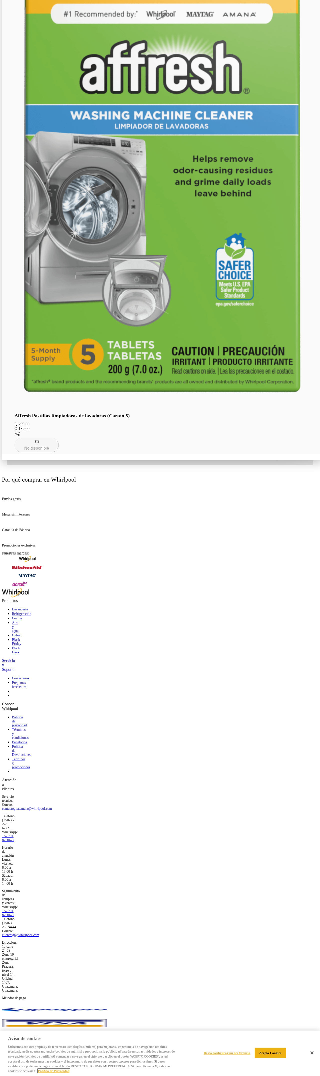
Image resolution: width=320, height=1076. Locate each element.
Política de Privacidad (54, 1071)
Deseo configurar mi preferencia (227, 1053)
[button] (162, 434)
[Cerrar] (312, 1052)
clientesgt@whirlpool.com (20, 935)
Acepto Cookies (270, 1053)
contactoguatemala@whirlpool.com (27, 808)
